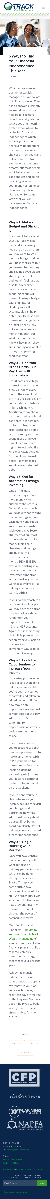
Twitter (34, 1043)
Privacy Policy (9, 1169)
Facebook (16, 1043)
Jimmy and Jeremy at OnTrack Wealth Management (24, 934)
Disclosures (38, 1169)
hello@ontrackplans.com (18, 1149)
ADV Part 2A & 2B (24, 1169)
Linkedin (25, 1052)
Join (42, 1183)
